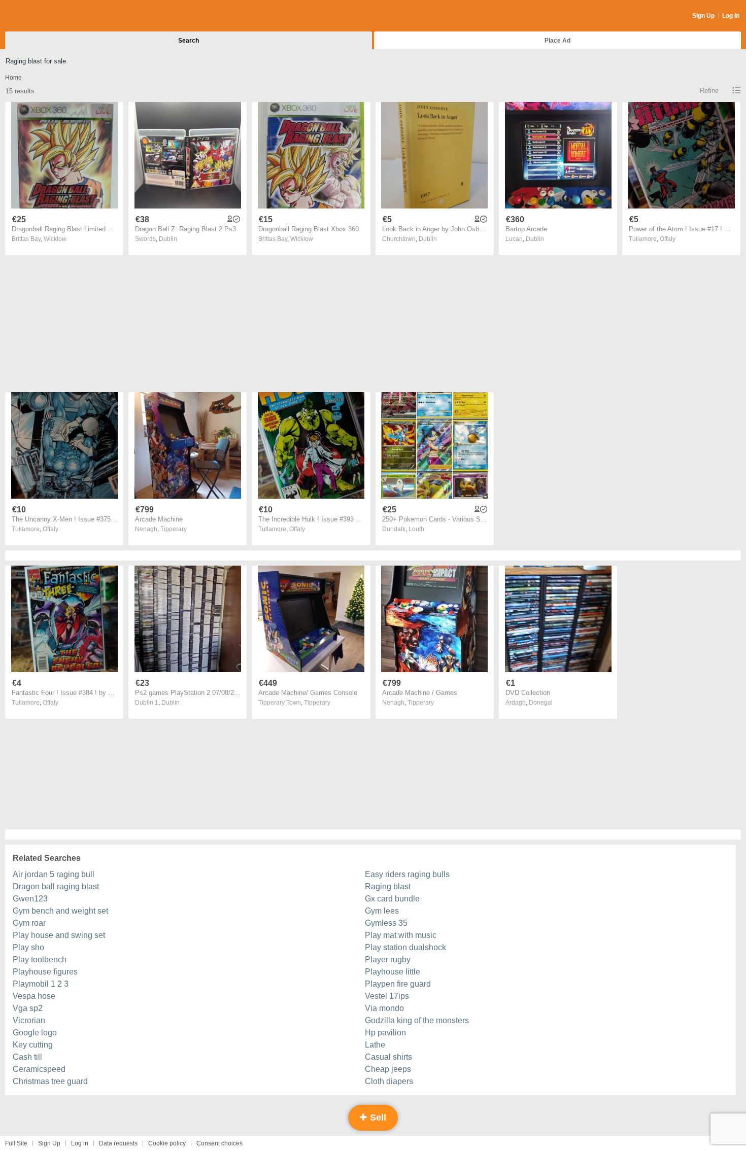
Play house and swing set (59, 935)
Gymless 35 (386, 923)
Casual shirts (388, 1057)
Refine (709, 90)
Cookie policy (167, 1143)
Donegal (541, 702)
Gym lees (382, 910)
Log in (79, 1143)
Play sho (28, 947)
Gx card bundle (392, 898)
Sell (376, 1117)
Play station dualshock (405, 947)
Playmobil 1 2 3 (41, 984)
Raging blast (388, 886)
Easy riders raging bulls (407, 874)
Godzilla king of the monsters (417, 1020)
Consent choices (219, 1143)
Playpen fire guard (398, 984)
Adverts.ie (45, 16)
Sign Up (703, 15)
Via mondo (384, 1008)
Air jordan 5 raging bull (53, 874)
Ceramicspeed (39, 1069)
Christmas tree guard (50, 1081)
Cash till (27, 1057)
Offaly (667, 238)
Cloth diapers (389, 1081)
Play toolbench (39, 959)
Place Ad (557, 40)
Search (188, 40)
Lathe (375, 1044)
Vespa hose (34, 996)
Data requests (118, 1143)
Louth (416, 529)
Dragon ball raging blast (56, 886)
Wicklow (55, 238)
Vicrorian (29, 1020)
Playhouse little (392, 971)
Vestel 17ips (387, 996)
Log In (730, 15)
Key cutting (33, 1044)
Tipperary (173, 529)
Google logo (35, 1032)
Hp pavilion (385, 1032)
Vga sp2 (28, 1008)
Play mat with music (400, 935)
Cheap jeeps (388, 1069)
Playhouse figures (45, 971)
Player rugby (388, 959)
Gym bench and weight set (60, 910)
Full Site (16, 1143)
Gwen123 (30, 898)
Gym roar (29, 923)
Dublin (168, 238)
